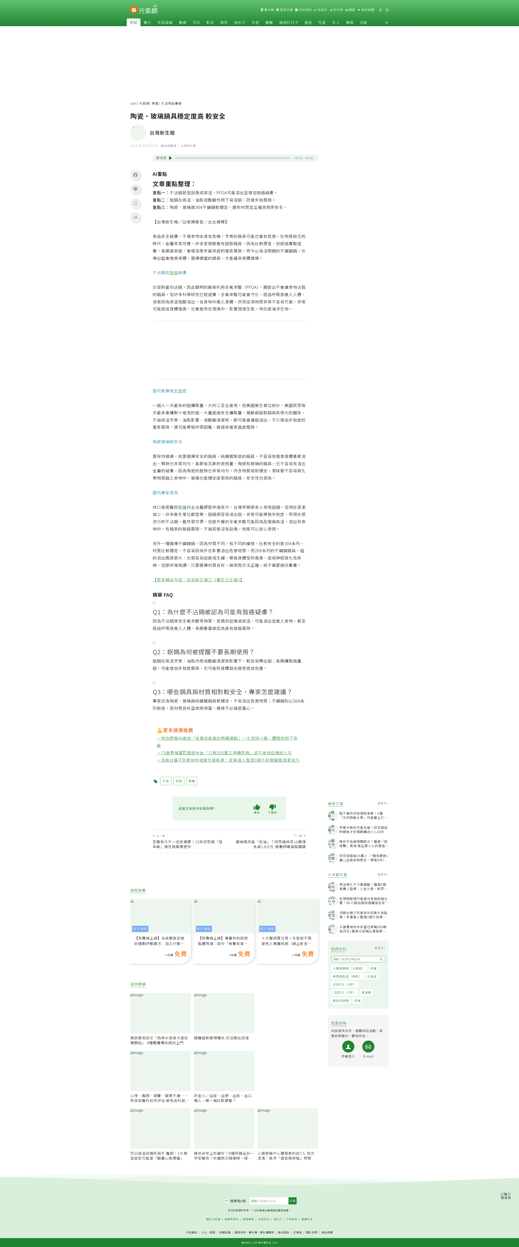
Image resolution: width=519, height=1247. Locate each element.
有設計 (322, 10)
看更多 (382, 803)
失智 (255, 22)
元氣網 (144, 103)
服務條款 (240, 1232)
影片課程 (140, 928)
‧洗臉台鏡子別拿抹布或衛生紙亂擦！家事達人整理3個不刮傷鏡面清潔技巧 (228, 760)
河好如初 (305, 10)
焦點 (133, 22)
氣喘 (357, 1000)
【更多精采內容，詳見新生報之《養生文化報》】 (198, 580)
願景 (351, 10)
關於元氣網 (213, 1219)
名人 (336, 22)
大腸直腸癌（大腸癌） (349, 968)
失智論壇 (165, 22)
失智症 (372, 976)
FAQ (204, 1232)
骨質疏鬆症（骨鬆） (347, 976)
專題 (350, 22)
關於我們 (311, 1232)
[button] (386, 22)
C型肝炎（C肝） (344, 992)
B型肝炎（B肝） (345, 984)
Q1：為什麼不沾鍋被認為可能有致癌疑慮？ (213, 611)
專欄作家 (307, 1219)
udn (133, 103)
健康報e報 (238, 1201)
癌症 (308, 22)
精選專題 (248, 1219)
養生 (147, 22)
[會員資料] (380, 10)
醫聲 (269, 22)
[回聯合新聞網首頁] (134, 10)
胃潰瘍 (366, 992)
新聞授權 (225, 1232)
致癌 (174, 272)
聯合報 (269, 10)
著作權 (253, 1232)
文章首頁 (291, 1219)
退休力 (240, 22)
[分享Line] (135, 189)
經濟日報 (286, 10)
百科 (196, 22)
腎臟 (182, 507)
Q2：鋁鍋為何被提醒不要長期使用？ (204, 651)
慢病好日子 (288, 22)
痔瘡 (373, 968)
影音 (210, 22)
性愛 (322, 22)
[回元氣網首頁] (148, 9)
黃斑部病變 (341, 1000)
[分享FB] (135, 175)
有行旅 (337, 10)
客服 (212, 1232)
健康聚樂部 (231, 1219)
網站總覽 (327, 1232)
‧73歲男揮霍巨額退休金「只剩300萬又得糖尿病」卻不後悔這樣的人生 (224, 753)
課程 (224, 22)
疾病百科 (263, 1219)
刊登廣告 (191, 1232)
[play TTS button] (170, 158)
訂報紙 (298, 1232)
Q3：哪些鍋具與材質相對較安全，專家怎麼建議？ (223, 691)
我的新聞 (367, 10)
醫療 (183, 22)
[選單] (387, 10)
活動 (363, 22)
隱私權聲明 (267, 1232)
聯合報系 (284, 1232)
